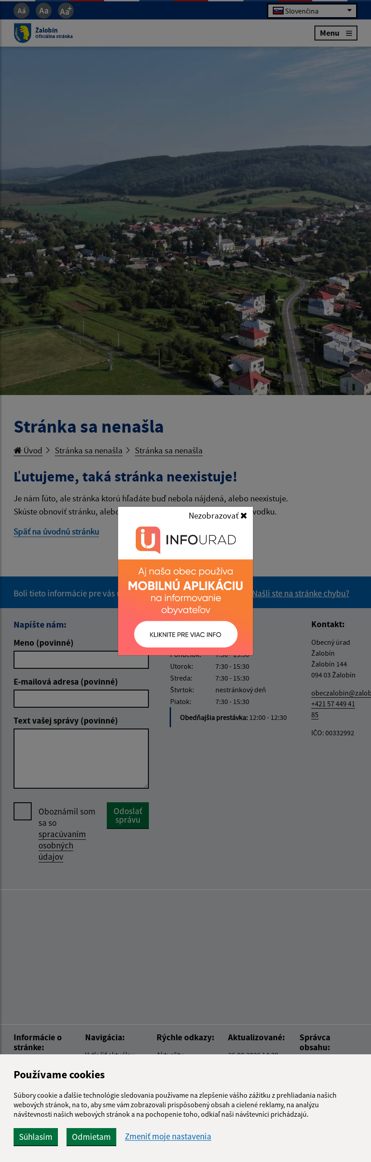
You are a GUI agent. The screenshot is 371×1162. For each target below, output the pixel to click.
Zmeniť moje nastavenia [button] (168, 1136)
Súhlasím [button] (35, 1136)
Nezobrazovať (214, 515)
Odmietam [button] (91, 1136)
